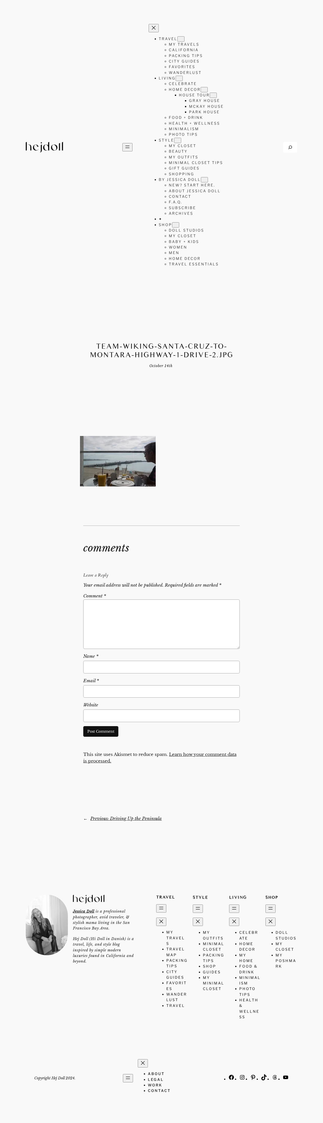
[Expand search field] (290, 147)
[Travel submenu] (180, 39)
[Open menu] (127, 147)
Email (91, 680)
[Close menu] (154, 28)
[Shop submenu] (175, 225)
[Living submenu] (179, 78)
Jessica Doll (83, 911)
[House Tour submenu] (213, 95)
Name (90, 656)
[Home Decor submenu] (204, 89)
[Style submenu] (177, 140)
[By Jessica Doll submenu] (204, 179)
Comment (94, 596)
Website (90, 705)
